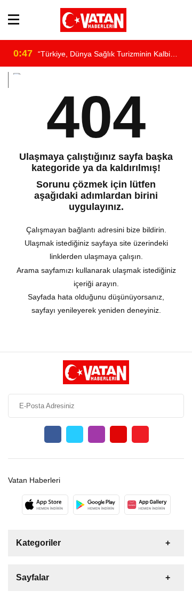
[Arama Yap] (179, 20)
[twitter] (74, 434)
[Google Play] (96, 505)
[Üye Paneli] (164, 20)
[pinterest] (140, 434)
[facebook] (52, 434)
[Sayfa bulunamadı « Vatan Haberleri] (93, 20)
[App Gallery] (147, 505)
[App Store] (45, 505)
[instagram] (96, 434)
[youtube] (118, 434)
